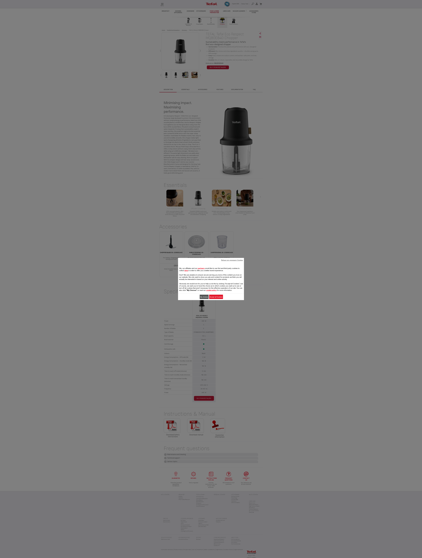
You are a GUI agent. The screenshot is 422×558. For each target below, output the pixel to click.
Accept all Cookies (216, 297)
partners (201, 268)
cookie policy (211, 290)
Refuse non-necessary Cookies (232, 260)
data (186, 270)
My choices (204, 297)
